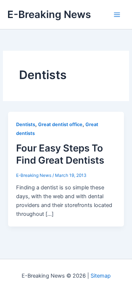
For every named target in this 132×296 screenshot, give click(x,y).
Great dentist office (60, 124)
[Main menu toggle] (117, 14)
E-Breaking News (49, 14)
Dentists (25, 124)
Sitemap (101, 275)
